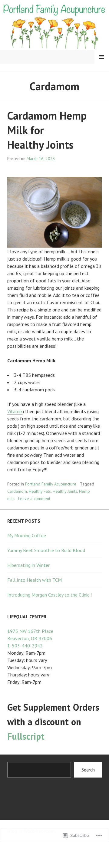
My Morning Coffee (26, 535)
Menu (101, 57)
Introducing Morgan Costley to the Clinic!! (49, 595)
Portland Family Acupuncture (50, 484)
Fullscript (26, 736)
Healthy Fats (40, 491)
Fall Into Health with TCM (34, 580)
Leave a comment (34, 498)
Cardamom (17, 491)
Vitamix (15, 411)
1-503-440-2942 (25, 646)
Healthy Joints (65, 491)
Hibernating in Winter (28, 565)
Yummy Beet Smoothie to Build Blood (46, 550)
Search (88, 770)
